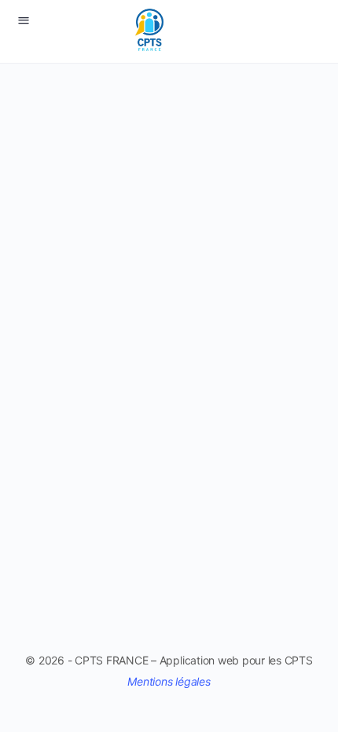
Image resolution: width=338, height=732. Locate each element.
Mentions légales (168, 681)
